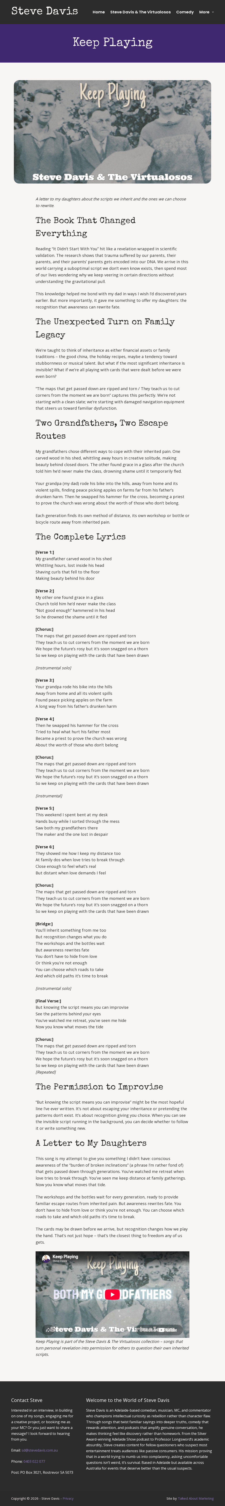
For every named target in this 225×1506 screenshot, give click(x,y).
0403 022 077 (34, 1461)
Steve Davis (44, 12)
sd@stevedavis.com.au (40, 1450)
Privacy (68, 1498)
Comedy (185, 12)
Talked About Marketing (196, 1498)
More (204, 12)
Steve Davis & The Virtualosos (140, 12)
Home (99, 12)
